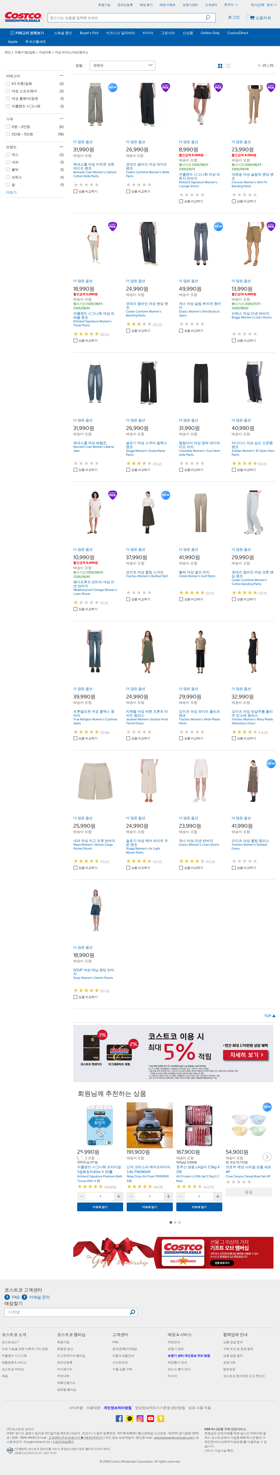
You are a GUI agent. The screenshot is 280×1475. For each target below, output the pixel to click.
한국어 (229, 5)
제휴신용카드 (66, 1383)
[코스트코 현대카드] (173, 1080)
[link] (95, 124)
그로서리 (168, 33)
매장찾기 (13, 1303)
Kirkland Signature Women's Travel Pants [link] (92, 323)
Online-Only (210, 33)
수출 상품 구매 (122, 1369)
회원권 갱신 (65, 1349)
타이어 (148, 33)
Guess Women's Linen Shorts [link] (199, 845)
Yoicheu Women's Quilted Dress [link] (249, 846)
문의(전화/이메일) (124, 1349)
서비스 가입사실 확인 (219, 1450)
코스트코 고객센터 (23, 1290)
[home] (23, 16)
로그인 (234, 17)
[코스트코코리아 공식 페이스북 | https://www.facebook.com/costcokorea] (119, 1420)
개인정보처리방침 (118, 1407)
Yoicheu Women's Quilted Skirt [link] (147, 576)
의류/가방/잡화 (25, 52)
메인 (8, 52)
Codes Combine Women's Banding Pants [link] (143, 313)
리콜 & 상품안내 (123, 1356)
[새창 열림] (11, 1452)
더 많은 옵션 (83, 142)
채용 (5, 1376)
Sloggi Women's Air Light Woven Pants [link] (143, 850)
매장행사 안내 (177, 1362)
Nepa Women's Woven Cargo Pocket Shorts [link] (93, 846)
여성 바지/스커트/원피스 (71, 52)
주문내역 (63, 1376)
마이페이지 (64, 1369)
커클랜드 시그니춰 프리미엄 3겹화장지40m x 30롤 (99, 1169)
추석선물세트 (35, 41)
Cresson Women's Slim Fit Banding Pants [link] (249, 184)
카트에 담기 (100, 1207)
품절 (249, 1191)
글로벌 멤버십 (66, 1389)
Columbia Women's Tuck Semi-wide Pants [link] (200, 453)
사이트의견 (120, 1362)
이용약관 (93, 1407)
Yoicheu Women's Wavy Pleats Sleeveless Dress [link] (252, 721)
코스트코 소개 (14, 1334)
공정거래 (229, 1362)
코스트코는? (10, 1342)
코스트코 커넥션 (13, 1369)
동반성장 (229, 1369)
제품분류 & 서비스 (14, 1362)
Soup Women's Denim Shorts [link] (93, 978)
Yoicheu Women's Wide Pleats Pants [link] (199, 721)
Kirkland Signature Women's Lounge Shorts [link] (198, 184)
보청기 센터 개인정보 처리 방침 (189, 1356)
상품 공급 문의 (233, 1342)
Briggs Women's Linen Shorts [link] (252, 317)
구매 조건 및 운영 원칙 (238, 1349)
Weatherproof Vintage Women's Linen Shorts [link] (95, 592)
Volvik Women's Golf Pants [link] (197, 576)
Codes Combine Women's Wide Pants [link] (147, 174)
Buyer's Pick (89, 33)
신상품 (188, 33)
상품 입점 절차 (233, 1356)
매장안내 (174, 1342)
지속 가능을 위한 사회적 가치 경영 (25, 1349)
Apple (13, 41)
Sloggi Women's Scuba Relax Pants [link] (145, 453)
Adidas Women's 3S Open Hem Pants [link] (253, 453)
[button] (210, 17)
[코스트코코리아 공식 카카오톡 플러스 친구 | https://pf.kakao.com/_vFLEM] (130, 1420)
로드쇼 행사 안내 (179, 1369)
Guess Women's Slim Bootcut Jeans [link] (199, 313)
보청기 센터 (176, 1349)
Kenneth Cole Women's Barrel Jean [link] (93, 449)
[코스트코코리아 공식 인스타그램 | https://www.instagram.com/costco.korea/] (140, 1420)
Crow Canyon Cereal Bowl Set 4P (248, 1176)
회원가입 (63, 1342)
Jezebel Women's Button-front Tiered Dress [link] (147, 721)
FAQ (115, 1342)
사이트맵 (76, 1407)
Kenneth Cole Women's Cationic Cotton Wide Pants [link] (95, 174)
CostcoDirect (237, 33)
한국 (270, 5)
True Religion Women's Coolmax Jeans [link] (95, 721)
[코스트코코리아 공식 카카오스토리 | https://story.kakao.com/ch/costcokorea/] (160, 1420)
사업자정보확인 (63, 1442)
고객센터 (120, 1334)
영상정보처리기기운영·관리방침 (160, 1407)
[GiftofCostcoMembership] (173, 1266)
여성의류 (45, 52)
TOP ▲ (270, 1016)
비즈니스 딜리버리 (120, 33)
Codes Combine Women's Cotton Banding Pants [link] (249, 582)
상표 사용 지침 (199, 1407)
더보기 (11, 192)
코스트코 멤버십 (71, 1334)
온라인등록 (64, 1362)
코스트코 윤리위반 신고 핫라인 (244, 1376)
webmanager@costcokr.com (173, 1438)
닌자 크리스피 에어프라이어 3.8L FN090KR (148, 1169)
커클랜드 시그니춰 (14, 1356)
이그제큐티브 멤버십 (71, 1356)
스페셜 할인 (63, 33)
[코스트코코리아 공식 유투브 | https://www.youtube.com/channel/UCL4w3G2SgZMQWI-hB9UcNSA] (151, 1420)
